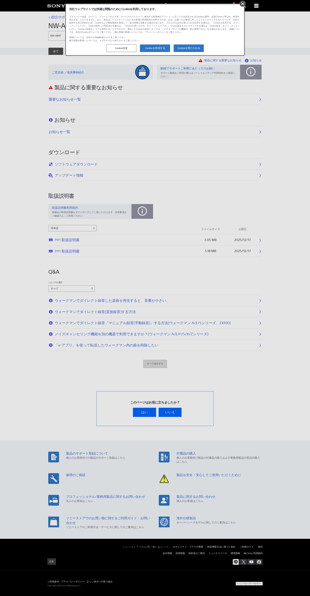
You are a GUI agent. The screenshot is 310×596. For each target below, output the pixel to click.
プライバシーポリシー (112, 40)
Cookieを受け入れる (188, 48)
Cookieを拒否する (155, 48)
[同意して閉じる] (242, 4)
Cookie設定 (121, 48)
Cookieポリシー (102, 37)
